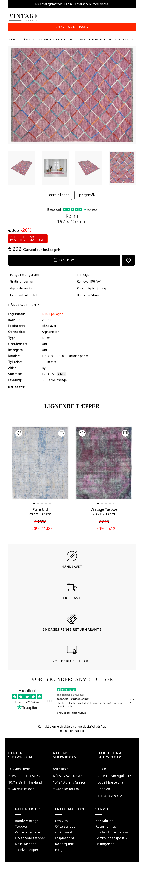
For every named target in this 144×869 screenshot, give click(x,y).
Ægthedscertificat (23, 288)
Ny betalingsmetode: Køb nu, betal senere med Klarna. (72, 4)
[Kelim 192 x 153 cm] (21, 168)
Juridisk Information (111, 832)
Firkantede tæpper (30, 838)
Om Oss (61, 820)
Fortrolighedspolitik (111, 838)
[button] (34, 503)
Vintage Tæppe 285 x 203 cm (104, 511)
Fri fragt (83, 275)
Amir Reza (60, 769)
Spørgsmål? (86, 195)
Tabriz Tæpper (26, 849)
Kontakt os (104, 820)
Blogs (59, 849)
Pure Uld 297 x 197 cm (40, 511)
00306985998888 (72, 731)
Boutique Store (88, 295)
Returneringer (106, 826)
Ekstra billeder (58, 195)
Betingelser (104, 844)
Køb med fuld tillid (23, 295)
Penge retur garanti (24, 275)
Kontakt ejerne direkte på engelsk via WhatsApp (72, 726)
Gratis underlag (21, 281)
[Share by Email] (59, 387)
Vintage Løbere (27, 832)
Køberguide (64, 844)
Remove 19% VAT (89, 281)
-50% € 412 (105, 528)
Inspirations (64, 838)
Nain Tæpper (25, 844)
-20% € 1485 (41, 528)
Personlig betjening (91, 288)
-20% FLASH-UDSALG (72, 27)
